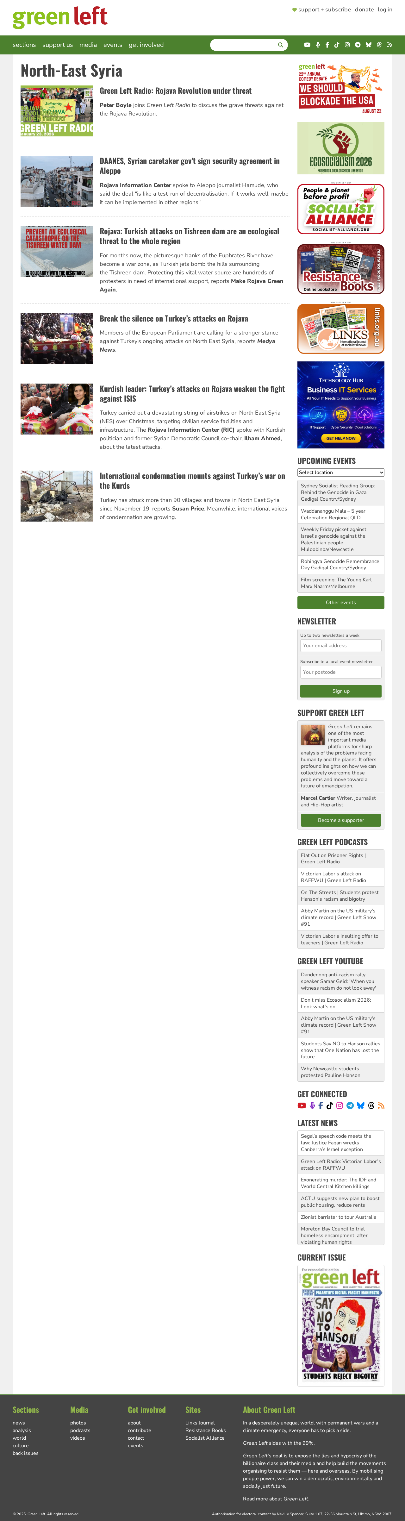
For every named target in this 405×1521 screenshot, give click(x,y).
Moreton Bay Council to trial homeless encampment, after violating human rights (334, 1210)
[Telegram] (350, 1105)
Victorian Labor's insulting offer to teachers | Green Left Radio (339, 939)
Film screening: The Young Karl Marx (336, 583)
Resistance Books (205, 1430)
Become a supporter (341, 820)
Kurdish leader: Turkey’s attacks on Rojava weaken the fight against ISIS (192, 393)
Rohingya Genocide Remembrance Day (340, 565)
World (19, 1438)
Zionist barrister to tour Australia (338, 1192)
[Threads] (371, 1105)
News (19, 1422)
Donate (364, 9)
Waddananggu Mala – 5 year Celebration (333, 514)
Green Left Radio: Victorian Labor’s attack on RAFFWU (341, 1140)
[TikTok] (330, 1105)
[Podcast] (312, 1105)
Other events (341, 602)
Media (88, 45)
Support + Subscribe (324, 9)
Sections (24, 45)
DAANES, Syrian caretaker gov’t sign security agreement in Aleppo (190, 165)
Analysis (22, 1430)
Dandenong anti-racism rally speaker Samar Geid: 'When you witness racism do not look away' (338, 981)
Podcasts (80, 1430)
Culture (21, 1445)
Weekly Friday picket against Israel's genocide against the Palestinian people (333, 536)
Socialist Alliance (205, 1438)
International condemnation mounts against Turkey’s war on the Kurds (192, 480)
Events (112, 45)
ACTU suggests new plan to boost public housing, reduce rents (340, 1177)
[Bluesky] (360, 1105)
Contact (136, 1438)
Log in (385, 9)
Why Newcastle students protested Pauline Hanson (330, 1072)
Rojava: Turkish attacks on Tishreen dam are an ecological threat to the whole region (189, 235)
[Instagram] (339, 1105)
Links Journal (200, 1422)
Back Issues (26, 1453)
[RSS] (381, 1105)
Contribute (139, 1430)
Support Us (57, 45)
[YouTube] (301, 1105)
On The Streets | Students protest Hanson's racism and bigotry (340, 896)
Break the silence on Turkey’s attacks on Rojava (174, 318)
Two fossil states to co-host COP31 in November (332, 1232)
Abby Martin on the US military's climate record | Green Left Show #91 (338, 917)
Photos (78, 1422)
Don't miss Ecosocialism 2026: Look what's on (336, 1003)
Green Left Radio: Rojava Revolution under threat (176, 90)
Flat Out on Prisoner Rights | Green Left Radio (333, 859)
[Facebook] (320, 1105)
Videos (77, 1438)
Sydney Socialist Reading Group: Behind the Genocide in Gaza (338, 489)
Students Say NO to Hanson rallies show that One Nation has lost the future (340, 1050)
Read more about (275, 1498)
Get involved (146, 45)
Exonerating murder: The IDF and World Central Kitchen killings (338, 1158)
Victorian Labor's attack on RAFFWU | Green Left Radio (333, 877)
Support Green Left (330, 712)
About (134, 1422)
